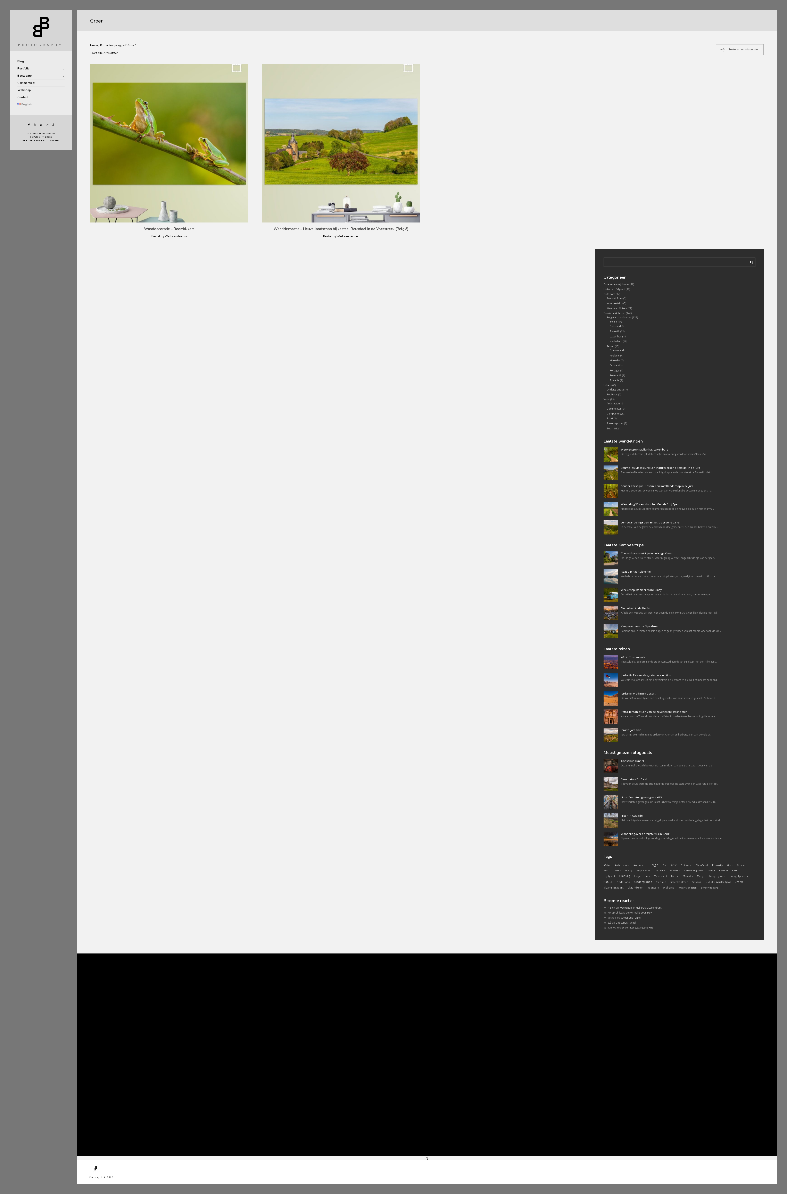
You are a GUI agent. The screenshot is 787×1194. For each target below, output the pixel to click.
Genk (730, 865)
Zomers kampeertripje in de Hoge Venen (647, 553)
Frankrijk (615, 331)
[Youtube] (35, 125)
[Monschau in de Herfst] (611, 613)
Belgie (613, 321)
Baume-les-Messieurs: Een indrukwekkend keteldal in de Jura (660, 468)
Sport (610, 418)
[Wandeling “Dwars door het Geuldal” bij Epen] (611, 509)
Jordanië (615, 355)
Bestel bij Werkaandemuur (169, 236)
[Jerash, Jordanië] (611, 735)
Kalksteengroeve (694, 870)
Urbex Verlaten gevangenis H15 (641, 797)
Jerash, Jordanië (631, 730)
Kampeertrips (615, 303)
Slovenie (614, 380)
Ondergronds (615, 389)
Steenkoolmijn (679, 881)
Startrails (661, 882)
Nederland (616, 341)
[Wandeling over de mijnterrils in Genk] (611, 839)
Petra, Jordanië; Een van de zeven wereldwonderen (654, 712)
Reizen (610, 346)
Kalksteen (675, 870)
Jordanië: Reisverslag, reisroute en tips (646, 675)
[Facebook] (29, 125)
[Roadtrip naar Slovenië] (611, 576)
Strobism (697, 882)
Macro (675, 876)
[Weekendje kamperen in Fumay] (611, 595)
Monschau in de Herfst (635, 608)
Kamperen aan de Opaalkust (639, 626)
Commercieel (26, 83)
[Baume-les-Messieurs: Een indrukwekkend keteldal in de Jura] (611, 472)
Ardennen (639, 865)
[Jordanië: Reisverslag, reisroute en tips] (611, 680)
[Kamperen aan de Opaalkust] (611, 631)
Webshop (24, 90)
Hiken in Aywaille (632, 815)
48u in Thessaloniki (633, 657)
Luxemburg (616, 336)
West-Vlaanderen (688, 887)
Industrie (660, 870)
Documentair (614, 408)
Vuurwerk (653, 887)
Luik (647, 875)
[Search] (750, 261)
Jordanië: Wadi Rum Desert (638, 693)
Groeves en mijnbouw (616, 284)
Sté (609, 922)
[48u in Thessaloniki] (611, 662)
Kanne (711, 870)
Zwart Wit (612, 428)
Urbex (607, 385)
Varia (607, 399)
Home (94, 45)
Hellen (611, 907)
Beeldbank (24, 76)
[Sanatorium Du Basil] (611, 784)
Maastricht (660, 875)
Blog (20, 61)
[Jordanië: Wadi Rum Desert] (611, 698)
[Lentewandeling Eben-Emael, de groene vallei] (611, 527)
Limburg (624, 876)
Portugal (615, 370)
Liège (637, 875)
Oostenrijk (616, 365)
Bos (664, 865)
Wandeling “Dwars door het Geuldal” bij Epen (650, 504)
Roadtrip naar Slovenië (636, 571)
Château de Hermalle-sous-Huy (633, 912)
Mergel (701, 876)
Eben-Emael (702, 865)
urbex (739, 882)
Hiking (628, 870)
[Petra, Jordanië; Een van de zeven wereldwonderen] (611, 716)
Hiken (618, 870)
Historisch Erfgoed (614, 289)
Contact (22, 97)
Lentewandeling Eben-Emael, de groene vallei (650, 522)
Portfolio (23, 68)
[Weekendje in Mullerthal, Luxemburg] (611, 454)
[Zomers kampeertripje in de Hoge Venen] (611, 558)
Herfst (607, 870)
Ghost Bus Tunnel (632, 761)
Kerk (735, 870)
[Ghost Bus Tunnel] (611, 766)
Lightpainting (614, 413)
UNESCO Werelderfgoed (718, 882)
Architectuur (614, 403)
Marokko (615, 360)
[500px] (53, 125)
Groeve (741, 865)
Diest (673, 865)
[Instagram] (47, 125)
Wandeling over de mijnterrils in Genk (645, 834)
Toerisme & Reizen (614, 313)
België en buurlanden (619, 317)
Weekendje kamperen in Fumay (641, 590)
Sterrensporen (615, 423)
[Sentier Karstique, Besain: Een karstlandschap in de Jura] (611, 491)
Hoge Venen (644, 870)
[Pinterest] (41, 125)
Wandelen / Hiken (617, 308)
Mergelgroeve (717, 875)
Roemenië (615, 375)
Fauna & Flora (615, 298)
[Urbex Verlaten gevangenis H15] (611, 802)
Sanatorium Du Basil (634, 779)
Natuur (608, 882)
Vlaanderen (636, 887)
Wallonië (668, 887)
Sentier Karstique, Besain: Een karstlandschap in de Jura (657, 486)
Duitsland (615, 326)
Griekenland (617, 350)
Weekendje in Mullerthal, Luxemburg (644, 449)
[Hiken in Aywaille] (611, 820)
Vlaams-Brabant (614, 887)
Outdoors (609, 294)
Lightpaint (609, 876)
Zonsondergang (710, 887)
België (653, 865)
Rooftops (612, 394)
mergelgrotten (739, 875)
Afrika (607, 865)
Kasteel (723, 870)
